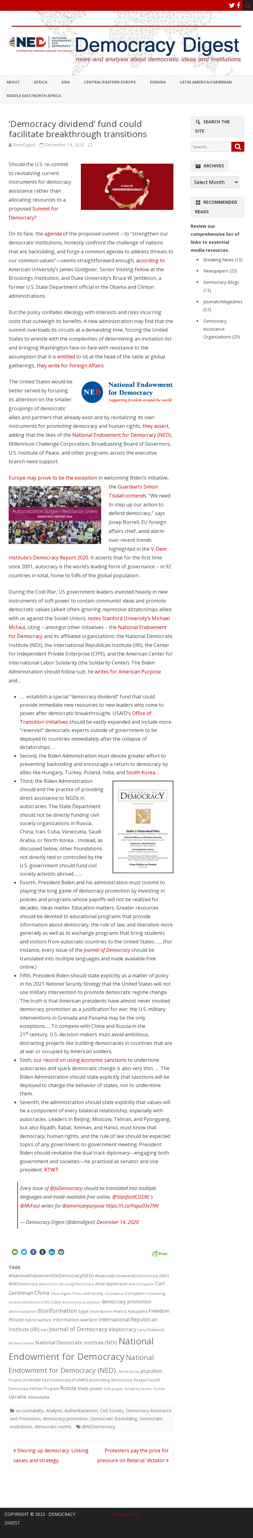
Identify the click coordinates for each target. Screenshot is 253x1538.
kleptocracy (122, 1329)
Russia (68, 1388)
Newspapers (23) (220, 271)
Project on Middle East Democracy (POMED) (48, 1380)
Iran (44, 1329)
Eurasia (158, 82)
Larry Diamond (150, 1329)
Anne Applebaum (111, 1283)
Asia (65, 82)
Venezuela (38, 1397)
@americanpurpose (83, 1205)
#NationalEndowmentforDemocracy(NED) (51, 1275)
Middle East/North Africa (33, 95)
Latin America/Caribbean (206, 82)
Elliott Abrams (101, 1311)
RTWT (51, 1169)
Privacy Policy (126, 1514)
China (42, 1292)
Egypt (83, 1311)
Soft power (113, 1388)
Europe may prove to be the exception (53, 477)
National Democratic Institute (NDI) (76, 1342)
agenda (53, 233)
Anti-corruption (141, 1284)
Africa (40, 82)
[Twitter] (232, 5)
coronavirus (114, 1293)
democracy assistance (81, 1302)
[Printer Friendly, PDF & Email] (159, 1253)
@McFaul (30, 1205)
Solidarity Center (138, 1388)
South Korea (140, 772)
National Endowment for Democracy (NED (120, 435)
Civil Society (111, 1410)
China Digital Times (66, 1293)
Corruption (135, 1293)
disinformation (57, 1310)
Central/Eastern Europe (110, 82)
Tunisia (159, 1388)
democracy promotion (126, 1301)
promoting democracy (111, 1380)
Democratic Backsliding (113, 1418)
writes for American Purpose (128, 671)
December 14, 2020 (118, 1222)
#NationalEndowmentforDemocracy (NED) (132, 1275)
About (13, 82)
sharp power (89, 1388)
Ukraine (18, 1396)
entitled (66, 356)
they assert (155, 426)
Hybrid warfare (38, 1319)
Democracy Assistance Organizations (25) (221, 329)
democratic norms (53, 1427)
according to (150, 260)
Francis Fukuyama (130, 1311)
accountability (30, 1410)
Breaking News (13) (223, 260)
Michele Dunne (21, 1343)
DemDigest (24, 145)
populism (151, 1371)
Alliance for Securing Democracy (66, 1284)
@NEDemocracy (23, 1283)
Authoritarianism (80, 1410)
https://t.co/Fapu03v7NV (132, 1205)
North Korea (129, 1371)
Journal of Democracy (107, 950)
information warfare (74, 1319)
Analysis (54, 1410)
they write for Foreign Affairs (70, 365)
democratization (22, 1311)
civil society (93, 1293)
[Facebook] (238, 5)
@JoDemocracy (66, 1188)
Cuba (55, 1302)
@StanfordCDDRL (131, 1196)
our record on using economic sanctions (80, 1060)
